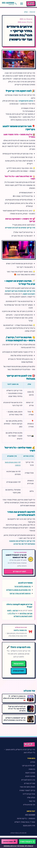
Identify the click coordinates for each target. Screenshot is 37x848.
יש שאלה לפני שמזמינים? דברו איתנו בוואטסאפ (18, 846)
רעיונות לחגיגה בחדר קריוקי (20, 593)
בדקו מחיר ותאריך (26, 842)
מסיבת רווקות (30, 772)
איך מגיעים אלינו (29, 804)
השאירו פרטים (8, 842)
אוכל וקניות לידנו (29, 794)
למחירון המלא (18, 671)
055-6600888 (30, 815)
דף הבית (32, 12)
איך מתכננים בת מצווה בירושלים (18, 590)
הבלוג (26, 12)
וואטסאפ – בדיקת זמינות (26, 818)
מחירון (32, 762)
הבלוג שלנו (31, 797)
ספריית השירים (29, 783)
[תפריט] (21, 3)
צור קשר (32, 801)
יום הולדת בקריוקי (28, 765)
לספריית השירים (18, 571)
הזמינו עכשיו (18, 664)
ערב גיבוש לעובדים (28, 780)
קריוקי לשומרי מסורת (27, 790)
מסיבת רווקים (30, 776)
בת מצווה (32, 769)
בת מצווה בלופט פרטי (22, 586)
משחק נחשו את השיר (27, 787)
